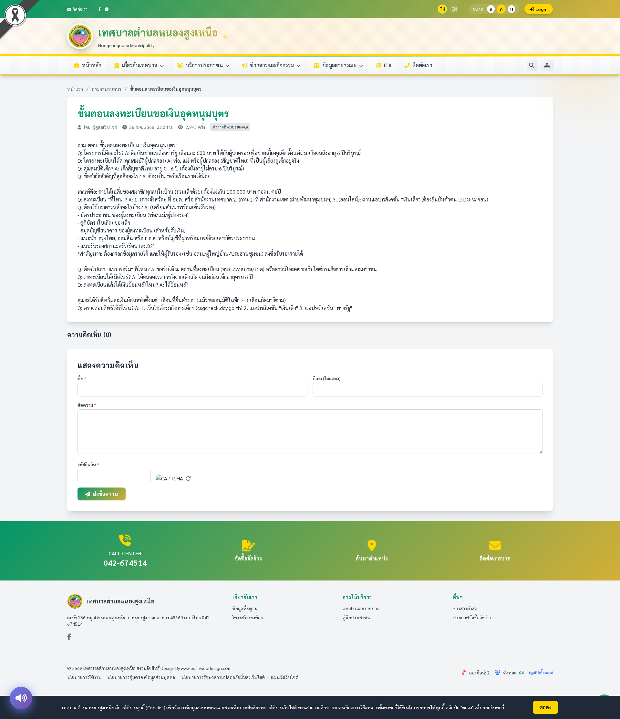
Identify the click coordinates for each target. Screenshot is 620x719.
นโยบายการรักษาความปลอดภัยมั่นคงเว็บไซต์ (223, 677)
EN (454, 9)
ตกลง (545, 707)
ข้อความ (87, 405)
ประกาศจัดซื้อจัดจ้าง (472, 617)
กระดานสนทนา (106, 89)
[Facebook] (99, 9)
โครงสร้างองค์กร (247, 617)
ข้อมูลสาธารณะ (340, 65)
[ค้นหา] (531, 65)
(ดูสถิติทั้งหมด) (541, 672)
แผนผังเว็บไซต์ (284, 677)
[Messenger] (106, 9)
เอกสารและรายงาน (360, 608)
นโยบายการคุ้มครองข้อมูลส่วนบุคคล (141, 677)
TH (442, 9)
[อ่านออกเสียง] (21, 698)
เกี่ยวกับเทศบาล (140, 65)
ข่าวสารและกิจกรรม (272, 65)
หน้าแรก (75, 89)
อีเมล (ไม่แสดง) (327, 378)
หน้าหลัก (91, 65)
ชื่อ (82, 378)
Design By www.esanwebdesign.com (196, 668)
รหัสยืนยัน (88, 464)
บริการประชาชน (205, 65)
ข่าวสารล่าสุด (465, 608)
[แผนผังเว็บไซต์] (547, 65)
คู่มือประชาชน (356, 617)
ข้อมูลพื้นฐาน (244, 608)
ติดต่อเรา (80, 9)
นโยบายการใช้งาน (84, 677)
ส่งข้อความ (105, 493)
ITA (388, 65)
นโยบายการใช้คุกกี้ (425, 707)
